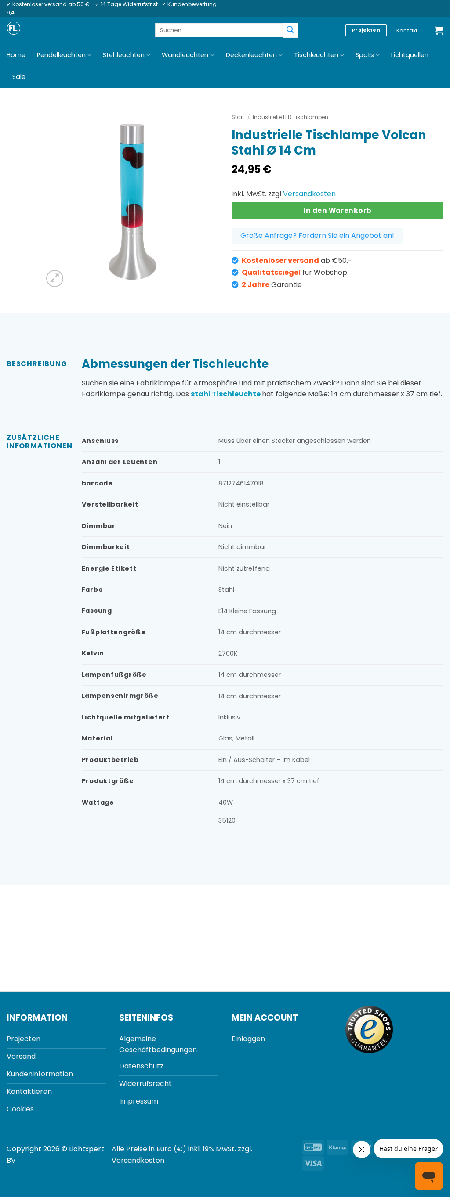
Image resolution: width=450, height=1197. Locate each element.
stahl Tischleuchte (226, 394)
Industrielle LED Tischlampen (290, 117)
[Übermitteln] (290, 30)
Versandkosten (309, 194)
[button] (439, 30)
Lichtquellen (409, 54)
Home (16, 54)
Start (238, 117)
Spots (365, 54)
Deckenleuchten (251, 54)
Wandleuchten (185, 54)
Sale (18, 76)
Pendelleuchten (61, 54)
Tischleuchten (316, 54)
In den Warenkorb (337, 210)
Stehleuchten (124, 54)
